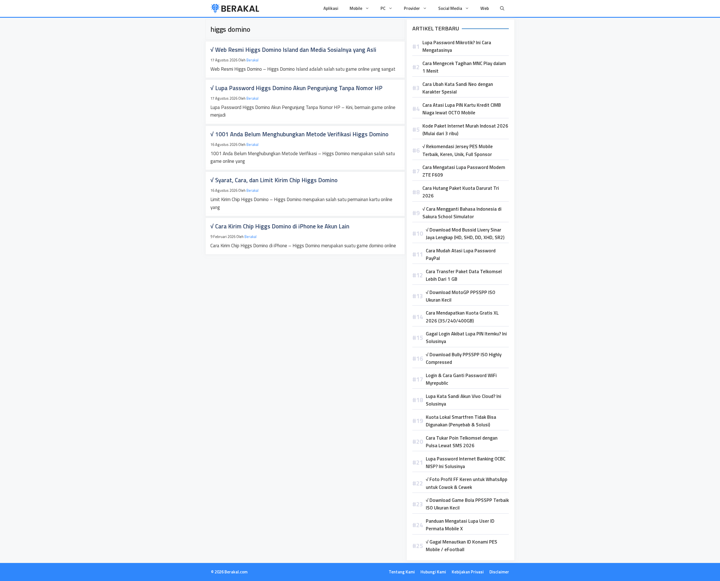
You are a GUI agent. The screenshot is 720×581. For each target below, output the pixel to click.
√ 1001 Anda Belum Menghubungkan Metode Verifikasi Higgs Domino (299, 134)
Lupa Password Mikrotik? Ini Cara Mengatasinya (456, 46)
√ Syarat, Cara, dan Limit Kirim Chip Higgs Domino (274, 179)
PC (383, 8)
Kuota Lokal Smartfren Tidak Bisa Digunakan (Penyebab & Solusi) (461, 420)
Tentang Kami (402, 572)
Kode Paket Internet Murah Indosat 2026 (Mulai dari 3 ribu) (465, 129)
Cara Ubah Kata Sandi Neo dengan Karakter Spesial (457, 88)
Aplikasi (330, 8)
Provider (412, 8)
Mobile (356, 8)
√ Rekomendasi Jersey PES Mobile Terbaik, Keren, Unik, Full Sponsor (457, 150)
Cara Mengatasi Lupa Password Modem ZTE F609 (463, 171)
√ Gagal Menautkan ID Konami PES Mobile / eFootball (461, 545)
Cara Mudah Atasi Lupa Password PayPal (461, 254)
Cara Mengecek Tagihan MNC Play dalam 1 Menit (464, 67)
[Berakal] (235, 8)
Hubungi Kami (433, 572)
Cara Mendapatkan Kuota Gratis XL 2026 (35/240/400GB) (462, 316)
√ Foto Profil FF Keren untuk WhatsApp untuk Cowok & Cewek (466, 483)
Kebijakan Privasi (468, 572)
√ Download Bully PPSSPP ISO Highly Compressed (463, 358)
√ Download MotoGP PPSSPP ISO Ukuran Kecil (460, 296)
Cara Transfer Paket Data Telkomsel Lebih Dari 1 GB (464, 275)
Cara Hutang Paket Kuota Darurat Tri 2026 (460, 191)
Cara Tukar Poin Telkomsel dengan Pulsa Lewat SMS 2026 (462, 441)
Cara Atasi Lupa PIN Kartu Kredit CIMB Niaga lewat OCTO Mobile (461, 108)
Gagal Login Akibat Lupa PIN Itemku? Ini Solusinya (466, 337)
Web (484, 8)
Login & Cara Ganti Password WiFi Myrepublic (461, 379)
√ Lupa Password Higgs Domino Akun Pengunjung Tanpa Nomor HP (296, 87)
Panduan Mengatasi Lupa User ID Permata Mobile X (460, 524)
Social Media (450, 8)
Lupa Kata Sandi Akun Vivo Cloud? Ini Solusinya (463, 400)
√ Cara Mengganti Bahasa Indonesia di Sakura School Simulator (461, 212)
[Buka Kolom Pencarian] (502, 8)
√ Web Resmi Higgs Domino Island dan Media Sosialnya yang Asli (293, 49)
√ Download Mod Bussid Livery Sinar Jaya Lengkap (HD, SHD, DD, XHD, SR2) (465, 233)
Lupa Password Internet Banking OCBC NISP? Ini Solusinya (465, 462)
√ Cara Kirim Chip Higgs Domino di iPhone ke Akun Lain (279, 226)
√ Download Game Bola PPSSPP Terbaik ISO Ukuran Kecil (467, 504)
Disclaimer (499, 572)
